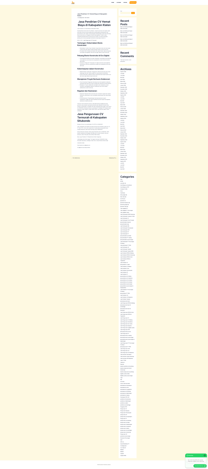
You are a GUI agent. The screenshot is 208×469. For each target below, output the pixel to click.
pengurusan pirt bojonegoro (126, 416)
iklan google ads (123, 194)
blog (121, 179)
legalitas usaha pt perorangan (126, 375)
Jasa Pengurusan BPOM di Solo (127, 312)
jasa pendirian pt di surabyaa (126, 282)
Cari (121, 11)
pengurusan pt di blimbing (125, 420)
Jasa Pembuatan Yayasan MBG (126, 251)
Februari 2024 (123, 130)
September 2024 (123, 116)
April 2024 (122, 126)
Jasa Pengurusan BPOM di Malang (127, 303)
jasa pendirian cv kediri (125, 264)
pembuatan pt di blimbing (125, 391)
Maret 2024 (122, 128)
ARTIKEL (125, 2)
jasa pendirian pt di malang (125, 276)
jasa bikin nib (123, 200)
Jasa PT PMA (123, 360)
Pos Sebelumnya (76, 157)
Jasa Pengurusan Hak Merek (126, 321)
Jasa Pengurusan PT (124, 333)
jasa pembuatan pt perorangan (126, 239)
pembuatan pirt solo (124, 387)
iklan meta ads (123, 196)
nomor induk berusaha (125, 383)
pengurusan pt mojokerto (125, 426)
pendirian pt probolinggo (125, 404)
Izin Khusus (122, 198)
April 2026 (122, 79)
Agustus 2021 (123, 161)
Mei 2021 (122, 167)
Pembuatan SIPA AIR (124, 397)
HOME (112, 2)
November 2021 (123, 155)
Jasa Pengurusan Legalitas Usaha (127, 327)
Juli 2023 (122, 143)
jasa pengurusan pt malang (126, 335)
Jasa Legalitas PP (124, 208)
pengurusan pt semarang (125, 432)
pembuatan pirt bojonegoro (126, 385)
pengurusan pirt (123, 414)
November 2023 (123, 135)
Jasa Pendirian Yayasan (125, 299)
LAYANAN (119, 2)
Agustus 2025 (123, 95)
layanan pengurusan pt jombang (127, 371)
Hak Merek (122, 192)
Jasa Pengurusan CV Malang (126, 319)
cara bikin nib (123, 183)
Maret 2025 (122, 104)
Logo (121, 377)
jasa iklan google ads (124, 204)
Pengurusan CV (123, 408)
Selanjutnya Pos (113, 157)
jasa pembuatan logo (124, 224)
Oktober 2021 (123, 157)
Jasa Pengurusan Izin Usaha (126, 323)
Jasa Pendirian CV (124, 262)
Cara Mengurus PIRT (124, 187)
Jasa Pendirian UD (124, 295)
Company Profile (123, 189)
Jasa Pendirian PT (124, 274)
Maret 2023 (122, 149)
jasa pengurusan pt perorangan (126, 337)
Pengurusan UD (123, 434)
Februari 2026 (123, 83)
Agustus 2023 (123, 141)
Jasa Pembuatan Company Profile (127, 216)
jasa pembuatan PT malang (126, 237)
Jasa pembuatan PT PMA (125, 245)
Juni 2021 (122, 165)
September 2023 (123, 139)
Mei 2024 (122, 124)
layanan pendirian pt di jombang (126, 366)
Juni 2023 (122, 145)
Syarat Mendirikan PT (124, 443)
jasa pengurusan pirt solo (125, 331)
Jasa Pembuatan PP (124, 231)
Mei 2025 (122, 100)
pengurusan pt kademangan (126, 424)
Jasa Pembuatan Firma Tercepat (127, 220)
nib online (122, 381)
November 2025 (123, 89)
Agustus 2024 (123, 118)
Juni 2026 (122, 75)
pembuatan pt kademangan (126, 393)
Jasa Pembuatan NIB (124, 226)
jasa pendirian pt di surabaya (126, 280)
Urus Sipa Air (123, 447)
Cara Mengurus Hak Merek (126, 185)
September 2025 (123, 93)
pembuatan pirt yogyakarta (126, 389)
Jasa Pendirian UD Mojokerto (126, 297)
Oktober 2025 (123, 91)
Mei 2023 (122, 147)
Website (122, 451)
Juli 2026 (122, 73)
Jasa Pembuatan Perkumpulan (126, 227)
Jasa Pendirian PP (124, 272)
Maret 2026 (122, 81)
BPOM (121, 181)
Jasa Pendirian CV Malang (125, 266)
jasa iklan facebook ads (125, 202)
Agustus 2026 (123, 71)
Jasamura (122, 362)
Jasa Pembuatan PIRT (125, 229)
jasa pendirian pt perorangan (126, 284)
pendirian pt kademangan (125, 401)
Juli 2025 (122, 97)
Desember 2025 (123, 87)
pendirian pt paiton (124, 403)
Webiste (122, 449)
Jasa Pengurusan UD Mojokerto (127, 352)
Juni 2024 (122, 122)
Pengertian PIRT (123, 406)
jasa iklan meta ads (124, 206)
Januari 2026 (123, 85)
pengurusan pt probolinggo (126, 430)
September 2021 (123, 159)
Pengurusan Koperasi (124, 410)
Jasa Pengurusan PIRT (125, 329)
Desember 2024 (123, 110)
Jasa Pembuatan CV (124, 218)
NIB (121, 379)
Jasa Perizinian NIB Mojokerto (126, 358)
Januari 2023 (123, 151)
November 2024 (123, 112)
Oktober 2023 (123, 137)
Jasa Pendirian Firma (124, 268)
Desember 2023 (123, 134)
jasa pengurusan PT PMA (125, 346)
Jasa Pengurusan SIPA (125, 348)
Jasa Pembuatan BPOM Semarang (127, 214)
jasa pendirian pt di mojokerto (126, 278)
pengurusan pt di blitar (125, 422)
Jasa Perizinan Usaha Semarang (127, 356)
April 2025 (122, 102)
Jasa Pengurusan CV (124, 317)
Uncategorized (81, 17)
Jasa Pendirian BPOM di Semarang (127, 255)
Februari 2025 (123, 106)
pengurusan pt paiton (124, 428)
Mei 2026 (122, 77)
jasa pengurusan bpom (125, 301)
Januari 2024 (123, 132)
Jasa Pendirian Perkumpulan (126, 270)
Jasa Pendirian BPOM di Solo (126, 256)
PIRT (121, 439)
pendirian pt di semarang (125, 399)
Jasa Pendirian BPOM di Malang (127, 253)
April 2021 (122, 169)
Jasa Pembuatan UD (124, 247)
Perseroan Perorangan (125, 438)
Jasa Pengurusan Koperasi (125, 325)
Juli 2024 (122, 120)
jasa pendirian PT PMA (125, 293)
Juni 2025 (122, 98)
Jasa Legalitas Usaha (124, 212)
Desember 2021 (123, 153)
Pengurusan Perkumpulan (125, 412)
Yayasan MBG (123, 455)
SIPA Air (122, 441)
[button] (133, 2)
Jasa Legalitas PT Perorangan (126, 210)
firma (121, 191)
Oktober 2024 (123, 114)
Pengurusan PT (123, 418)
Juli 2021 (122, 163)
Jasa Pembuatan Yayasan (125, 249)
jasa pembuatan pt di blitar (125, 235)
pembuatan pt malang (124, 395)
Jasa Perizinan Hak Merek (125, 354)
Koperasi (122, 364)
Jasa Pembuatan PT (124, 233)
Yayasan (122, 453)
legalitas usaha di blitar (125, 373)
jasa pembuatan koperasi (125, 222)
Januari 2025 (123, 108)
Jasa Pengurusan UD (124, 350)
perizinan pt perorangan (125, 436)
